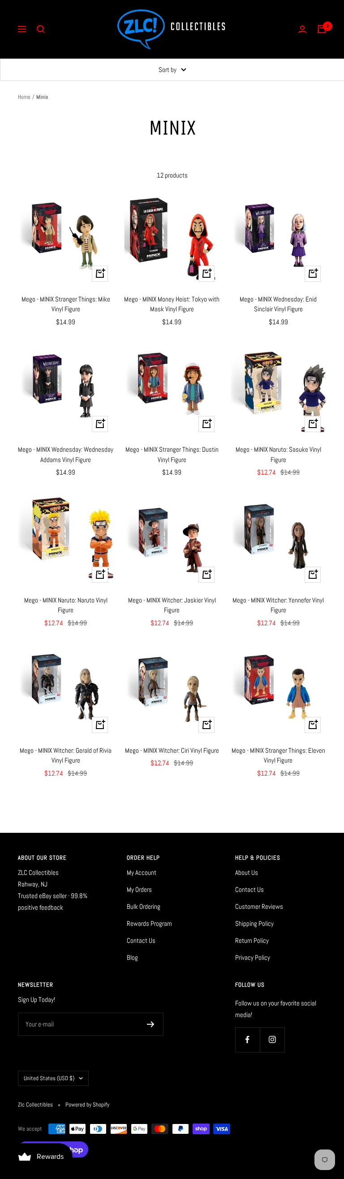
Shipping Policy (254, 923)
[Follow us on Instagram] (272, 1039)
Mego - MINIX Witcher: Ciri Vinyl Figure (172, 750)
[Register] (151, 1024)
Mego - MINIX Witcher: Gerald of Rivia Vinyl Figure (66, 755)
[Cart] (321, 29)
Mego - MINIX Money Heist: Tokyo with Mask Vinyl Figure (171, 304)
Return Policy (252, 940)
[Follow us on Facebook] (247, 1039)
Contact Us (141, 940)
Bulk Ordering (143, 906)
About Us (246, 872)
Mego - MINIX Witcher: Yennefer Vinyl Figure (278, 605)
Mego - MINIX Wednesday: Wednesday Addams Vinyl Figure (65, 454)
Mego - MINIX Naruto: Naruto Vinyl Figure (66, 605)
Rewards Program (149, 923)
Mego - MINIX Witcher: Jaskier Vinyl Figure (172, 605)
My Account (141, 872)
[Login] (302, 29)
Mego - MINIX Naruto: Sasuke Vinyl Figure (278, 454)
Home (24, 97)
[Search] (41, 29)
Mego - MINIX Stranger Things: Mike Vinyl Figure (66, 304)
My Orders (139, 889)
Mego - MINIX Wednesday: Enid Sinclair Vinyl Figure (278, 304)
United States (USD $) (49, 1078)
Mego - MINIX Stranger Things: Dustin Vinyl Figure (172, 454)
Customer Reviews (259, 906)
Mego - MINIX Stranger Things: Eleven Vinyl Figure (278, 755)
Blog (132, 957)
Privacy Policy (252, 957)
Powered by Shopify (87, 1104)
